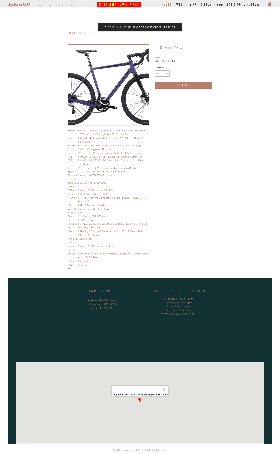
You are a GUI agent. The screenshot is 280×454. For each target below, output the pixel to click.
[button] (270, 3)
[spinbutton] (162, 73)
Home (71, 32)
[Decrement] (157, 73)
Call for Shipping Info (165, 61)
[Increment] (167, 73)
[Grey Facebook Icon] (139, 351)
